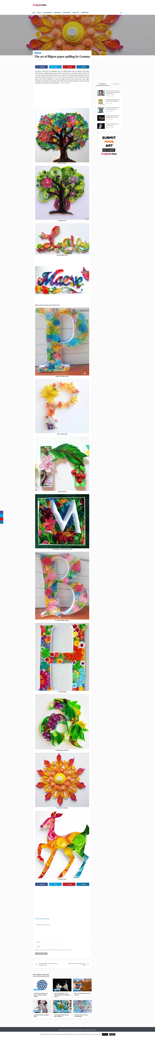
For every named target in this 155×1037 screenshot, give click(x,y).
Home (39, 12)
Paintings (57, 12)
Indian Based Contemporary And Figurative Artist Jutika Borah (113, 100)
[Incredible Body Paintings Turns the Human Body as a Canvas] (101, 118)
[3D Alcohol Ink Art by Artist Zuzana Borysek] (82, 1006)
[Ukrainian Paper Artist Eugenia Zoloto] (42, 1006)
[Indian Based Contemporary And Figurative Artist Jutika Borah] (101, 102)
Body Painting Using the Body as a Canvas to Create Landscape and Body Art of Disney (113, 92)
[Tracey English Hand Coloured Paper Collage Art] (62, 1006)
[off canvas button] (34, 13)
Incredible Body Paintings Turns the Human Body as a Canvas (112, 116)
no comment (38, 59)
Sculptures (66, 12)
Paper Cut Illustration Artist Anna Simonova (82, 994)
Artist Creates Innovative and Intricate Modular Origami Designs (41, 995)
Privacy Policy (63, 1030)
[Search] (121, 13)
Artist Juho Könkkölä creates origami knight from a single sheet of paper (62, 995)
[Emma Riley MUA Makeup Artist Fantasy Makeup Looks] (101, 110)
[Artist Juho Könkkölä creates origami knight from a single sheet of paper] (62, 985)
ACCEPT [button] (105, 1034)
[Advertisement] (62, 97)
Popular (103, 84)
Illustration (47, 12)
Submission (85, 12)
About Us (76, 12)
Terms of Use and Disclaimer (76, 1030)
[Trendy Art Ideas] (39, 5)
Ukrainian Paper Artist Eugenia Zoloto (41, 1015)
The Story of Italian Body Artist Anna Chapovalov (112, 124)
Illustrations (58, 1011)
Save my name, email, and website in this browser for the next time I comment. (55, 949)
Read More (112, 1034)
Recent (116, 84)
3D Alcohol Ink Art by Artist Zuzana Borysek (81, 1015)
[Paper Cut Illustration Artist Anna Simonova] (82, 985)
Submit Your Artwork (90, 1030)
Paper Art (37, 52)
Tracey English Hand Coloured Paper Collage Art (61, 1015)
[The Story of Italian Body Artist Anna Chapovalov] (101, 126)
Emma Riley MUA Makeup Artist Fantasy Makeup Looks (113, 108)
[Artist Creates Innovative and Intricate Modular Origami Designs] (42, 985)
